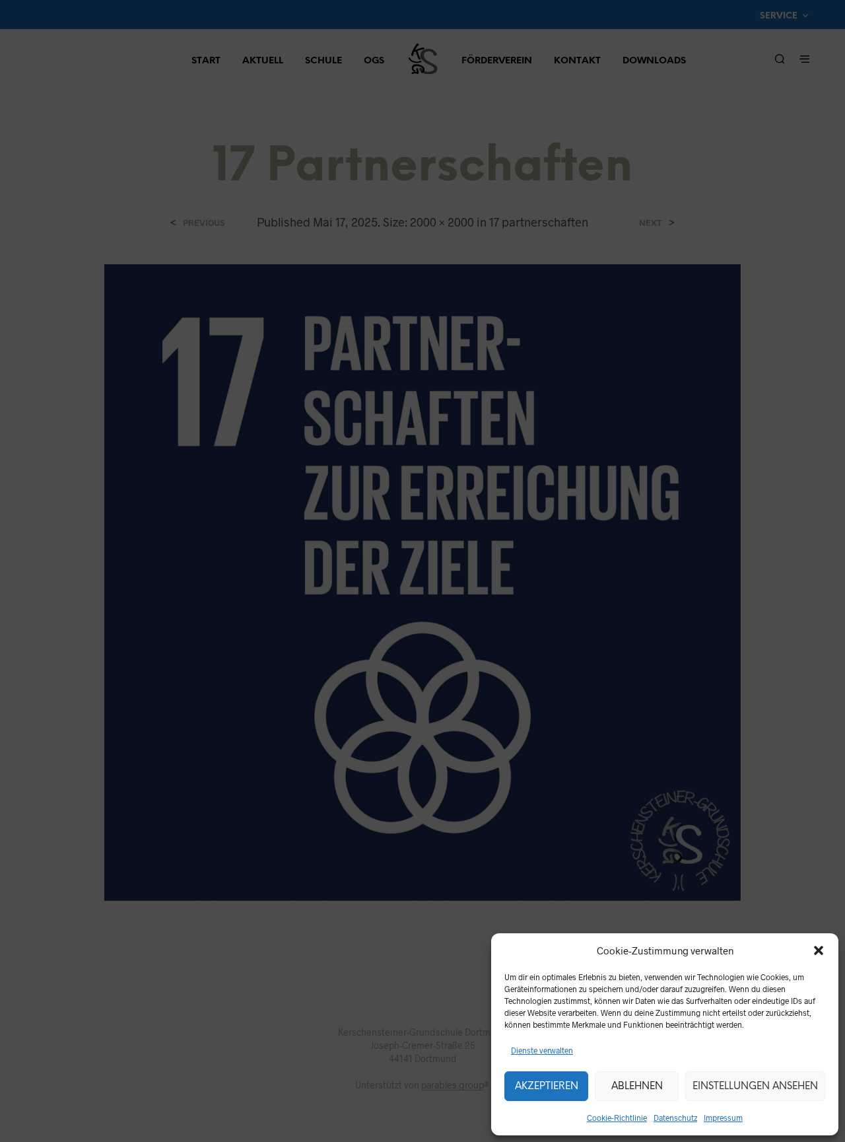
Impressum (723, 1117)
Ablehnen (637, 1086)
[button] (818, 950)
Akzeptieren (546, 1086)
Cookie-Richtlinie (617, 1117)
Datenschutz (675, 1117)
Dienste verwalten (542, 1050)
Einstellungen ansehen (755, 1086)
